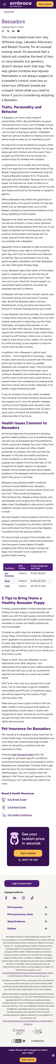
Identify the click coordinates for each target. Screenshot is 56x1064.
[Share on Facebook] (3, 31)
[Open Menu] (5, 4)
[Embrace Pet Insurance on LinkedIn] (14, 898)
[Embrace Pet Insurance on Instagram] (23, 898)
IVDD (7, 586)
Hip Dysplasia (9, 574)
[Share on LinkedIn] (13, 31)
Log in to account (21, 883)
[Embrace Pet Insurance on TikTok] (32, 898)
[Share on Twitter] (8, 31)
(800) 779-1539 (30, 860)
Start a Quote (44, 4)
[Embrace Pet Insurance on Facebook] (6, 898)
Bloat (7, 581)
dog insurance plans (23, 754)
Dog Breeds (9, 12)
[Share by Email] (18, 31)
